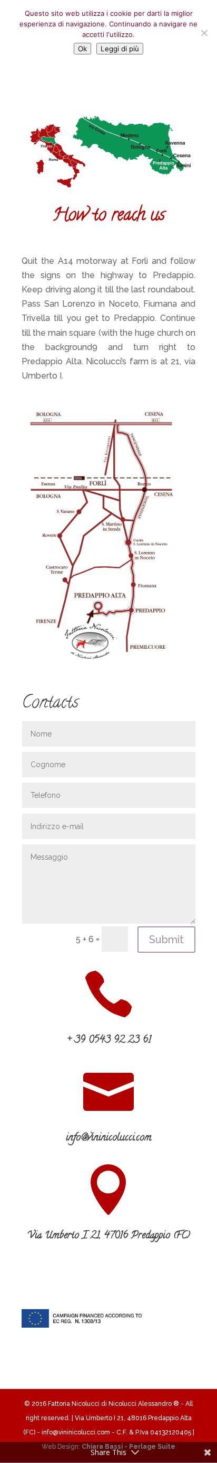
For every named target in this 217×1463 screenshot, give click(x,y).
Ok (82, 48)
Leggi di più (120, 48)
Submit (166, 939)
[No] (204, 32)
